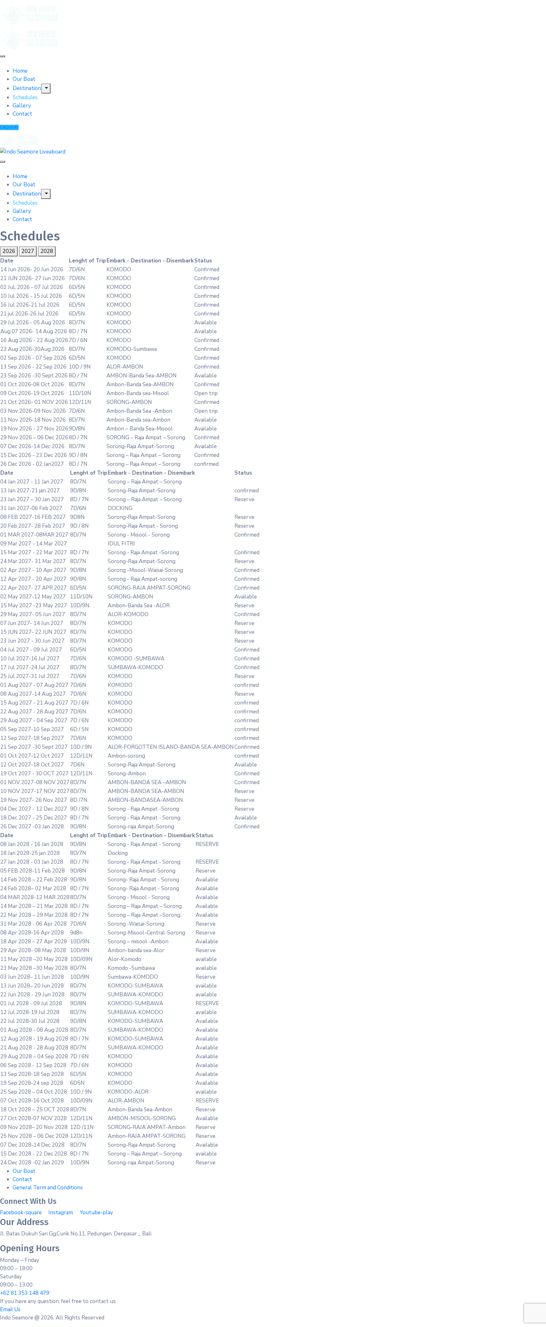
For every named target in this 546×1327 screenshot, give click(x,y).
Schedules (25, 97)
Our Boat (24, 79)
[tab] (9, 251)
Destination (27, 88)
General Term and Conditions (48, 1187)
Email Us (10, 1309)
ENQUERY (9, 127)
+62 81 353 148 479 (24, 1293)
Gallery (22, 105)
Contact (22, 113)
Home (20, 71)
